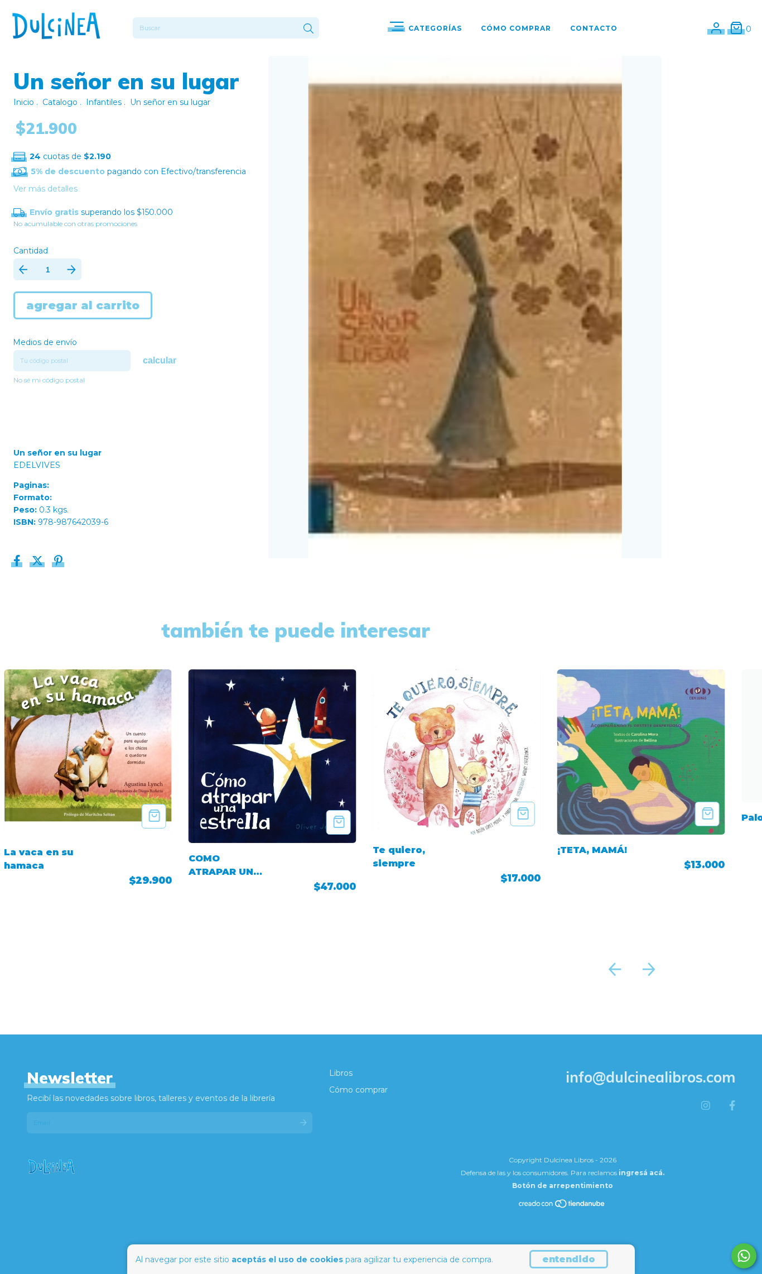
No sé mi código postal (49, 380)
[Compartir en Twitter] (38, 562)
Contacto (594, 28)
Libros (341, 1073)
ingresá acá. (641, 1172)
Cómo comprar (358, 1090)
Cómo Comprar (516, 28)
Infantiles (104, 102)
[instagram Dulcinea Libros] (705, 1106)
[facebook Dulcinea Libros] (732, 1106)
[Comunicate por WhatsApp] (743, 1255)
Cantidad (30, 251)
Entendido (568, 1259)
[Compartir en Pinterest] (58, 562)
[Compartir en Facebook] (18, 562)
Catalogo (60, 102)
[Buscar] (308, 29)
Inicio (23, 102)
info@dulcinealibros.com (650, 1077)
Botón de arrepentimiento (562, 1185)
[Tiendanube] (562, 1205)
